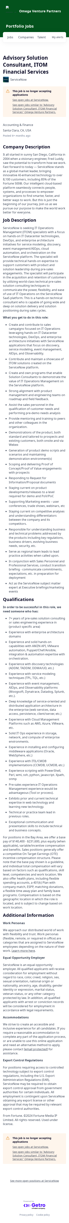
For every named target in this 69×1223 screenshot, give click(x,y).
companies (26, 37)
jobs (10, 37)
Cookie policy (43, 1214)
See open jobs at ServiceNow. (31, 100)
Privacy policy (26, 1214)
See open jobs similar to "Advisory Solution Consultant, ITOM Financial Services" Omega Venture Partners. (35, 108)
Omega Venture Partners (40, 11)
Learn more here (23, 951)
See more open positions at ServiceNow (34, 1180)
